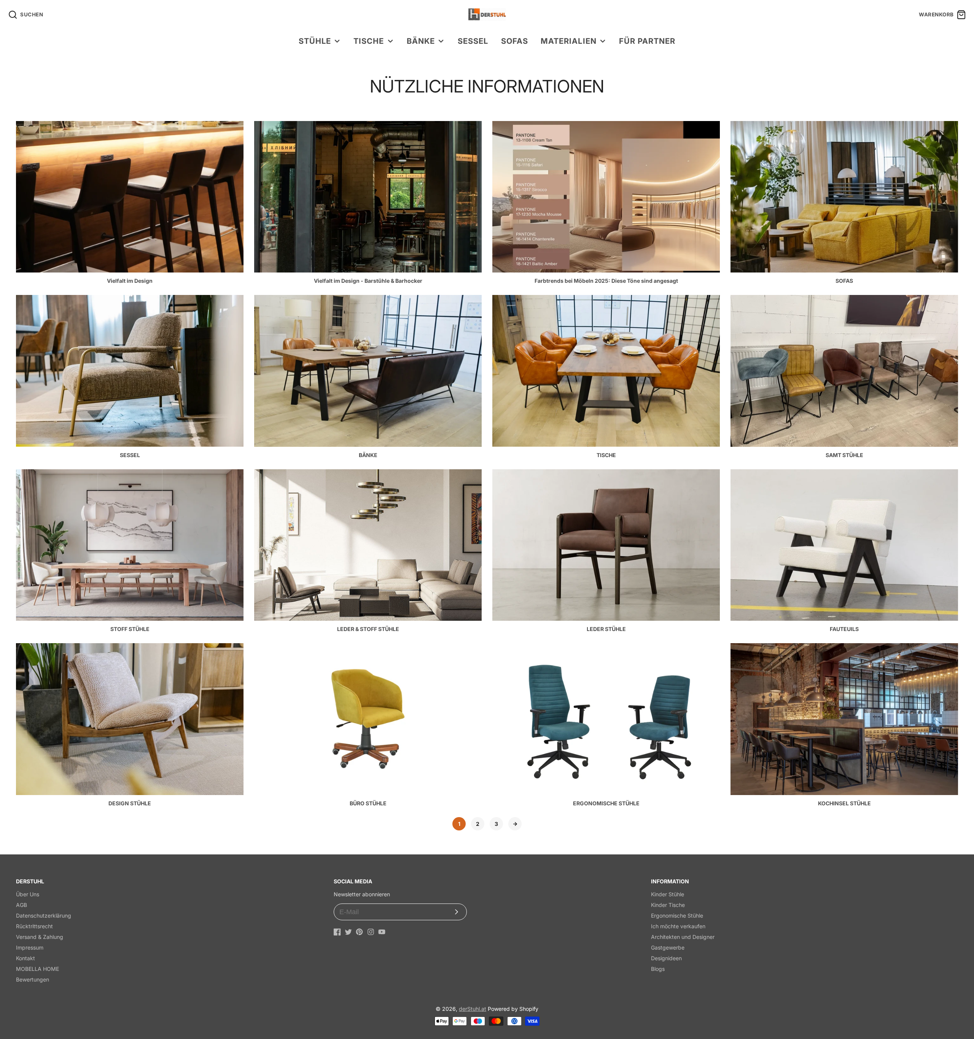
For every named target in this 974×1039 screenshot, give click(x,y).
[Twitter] (348, 931)
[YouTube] (381, 931)
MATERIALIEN (568, 41)
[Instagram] (370, 931)
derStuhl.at (472, 1009)
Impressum (29, 947)
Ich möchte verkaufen (678, 926)
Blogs (658, 969)
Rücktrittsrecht (34, 926)
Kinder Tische (668, 905)
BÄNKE (421, 41)
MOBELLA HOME (37, 969)
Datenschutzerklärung (43, 915)
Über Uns (27, 894)
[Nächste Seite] (515, 823)
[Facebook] (337, 931)
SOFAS (514, 41)
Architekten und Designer (683, 937)
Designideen (666, 958)
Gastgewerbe (667, 947)
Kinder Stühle (667, 894)
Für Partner (647, 41)
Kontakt (25, 958)
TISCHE (368, 41)
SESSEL (473, 41)
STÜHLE (315, 41)
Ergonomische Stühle (677, 915)
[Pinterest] (359, 931)
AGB (21, 905)
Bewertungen (32, 979)
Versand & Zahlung (39, 937)
